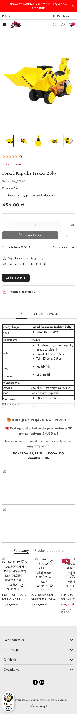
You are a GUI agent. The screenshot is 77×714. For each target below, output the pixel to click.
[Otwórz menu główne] (4, 24)
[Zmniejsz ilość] (5, 225)
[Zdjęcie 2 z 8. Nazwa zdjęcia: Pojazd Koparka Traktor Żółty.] (23, 141)
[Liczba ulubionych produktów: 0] (63, 24)
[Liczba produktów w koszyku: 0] (70, 24)
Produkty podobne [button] (49, 550)
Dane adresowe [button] (14, 640)
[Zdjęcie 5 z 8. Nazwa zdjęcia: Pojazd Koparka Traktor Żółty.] (68, 141)
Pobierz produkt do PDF (23, 292)
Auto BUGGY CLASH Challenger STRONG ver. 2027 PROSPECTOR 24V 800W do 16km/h (43, 597)
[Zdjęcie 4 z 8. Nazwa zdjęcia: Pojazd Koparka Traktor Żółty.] (53, 141)
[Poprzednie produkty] (9, 572)
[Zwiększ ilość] (65, 225)
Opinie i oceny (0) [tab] (46, 314)
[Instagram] (41, 682)
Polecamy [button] (21, 550)
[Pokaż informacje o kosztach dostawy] (45, 264)
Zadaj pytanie (16, 277)
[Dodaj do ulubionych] (67, 235)
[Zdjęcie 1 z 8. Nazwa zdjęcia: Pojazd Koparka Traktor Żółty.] (9, 141)
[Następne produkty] (67, 572)
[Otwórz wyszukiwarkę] (55, 24)
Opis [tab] (21, 314)
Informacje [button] (11, 650)
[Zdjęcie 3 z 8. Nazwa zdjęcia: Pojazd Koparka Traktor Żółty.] (38, 141)
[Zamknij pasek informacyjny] (73, 6)
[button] (69, 82)
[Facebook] (35, 682)
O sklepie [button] (10, 659)
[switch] (8, 708)
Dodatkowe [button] (11, 669)
